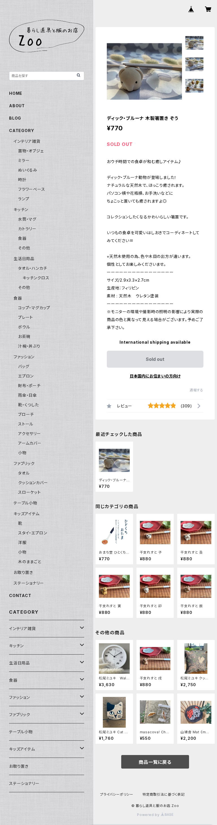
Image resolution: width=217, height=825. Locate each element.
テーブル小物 (25, 503)
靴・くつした (28, 404)
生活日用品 (24, 258)
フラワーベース (31, 189)
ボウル (24, 326)
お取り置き (23, 572)
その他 (24, 247)
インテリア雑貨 (27, 141)
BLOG (15, 118)
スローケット (29, 492)
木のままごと (29, 561)
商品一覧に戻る (155, 762)
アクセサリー (29, 433)
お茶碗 (24, 336)
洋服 (22, 542)
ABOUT (17, 105)
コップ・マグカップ (34, 307)
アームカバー (30, 443)
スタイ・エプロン (32, 532)
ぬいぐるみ (27, 170)
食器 (22, 238)
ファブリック (24, 463)
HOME (15, 93)
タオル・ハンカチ (32, 268)
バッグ (23, 366)
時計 (22, 179)
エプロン (26, 376)
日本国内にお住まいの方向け (155, 376)
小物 (22, 452)
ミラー (23, 160)
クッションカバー (33, 482)
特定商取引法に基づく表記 (163, 794)
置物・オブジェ (31, 150)
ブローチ (26, 414)
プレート (25, 317)
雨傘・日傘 (27, 395)
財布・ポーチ (29, 385)
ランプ (23, 198)
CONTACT (20, 595)
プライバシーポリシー (116, 794)
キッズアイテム (27, 513)
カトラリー (27, 228)
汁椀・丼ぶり (29, 346)
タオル (23, 473)
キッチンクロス (36, 277)
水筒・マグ (27, 219)
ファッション (24, 356)
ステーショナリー (29, 583)
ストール (25, 424)
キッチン (21, 209)
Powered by (149, 815)
